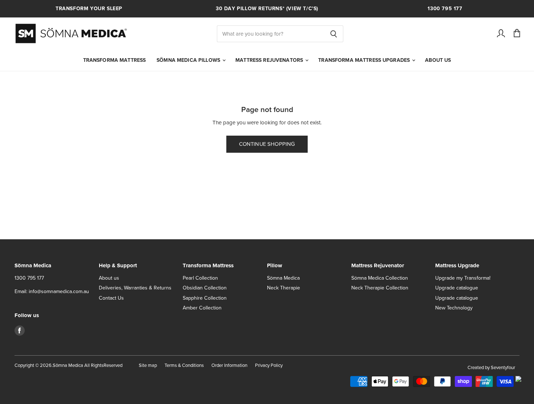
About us (438, 60)
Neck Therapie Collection (379, 288)
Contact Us (111, 298)
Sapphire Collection (205, 298)
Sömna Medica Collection (379, 278)
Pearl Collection (200, 278)
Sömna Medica (283, 278)
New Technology (454, 308)
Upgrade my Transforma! (462, 278)
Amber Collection (202, 308)
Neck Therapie (283, 288)
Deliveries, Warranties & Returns (135, 288)
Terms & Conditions (184, 365)
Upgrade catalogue (456, 288)
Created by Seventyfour (491, 368)
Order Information (229, 365)
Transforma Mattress (114, 60)
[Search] (333, 33)
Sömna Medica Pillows (189, 60)
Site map (148, 365)
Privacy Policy (269, 365)
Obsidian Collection (205, 288)
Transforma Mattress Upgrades (364, 60)
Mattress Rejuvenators (269, 60)
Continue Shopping (267, 144)
